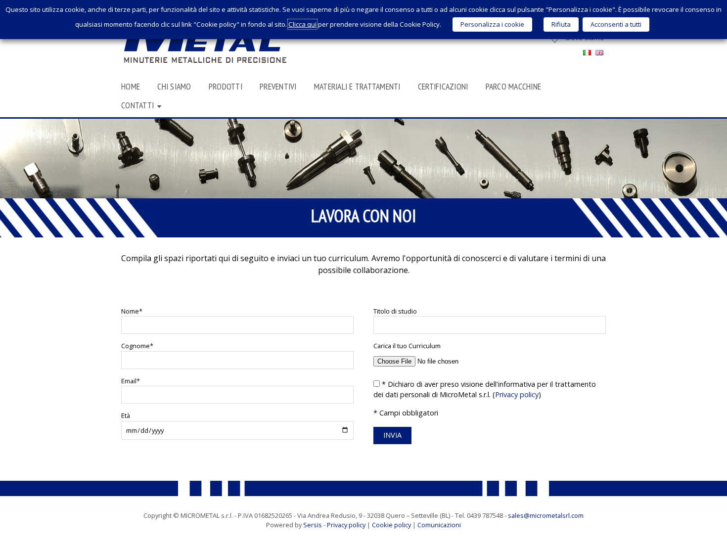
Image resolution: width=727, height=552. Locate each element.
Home (130, 86)
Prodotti (225, 86)
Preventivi (278, 86)
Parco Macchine (514, 86)
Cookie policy (391, 524)
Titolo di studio (395, 311)
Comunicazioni (439, 524)
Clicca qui (302, 24)
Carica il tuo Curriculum (407, 345)
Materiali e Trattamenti (357, 86)
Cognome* (137, 345)
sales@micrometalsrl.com (546, 515)
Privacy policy (517, 394)
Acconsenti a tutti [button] (616, 24)
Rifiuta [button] (561, 24)
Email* (130, 380)
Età (125, 415)
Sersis (312, 524)
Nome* (131, 311)
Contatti (137, 105)
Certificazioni (443, 86)
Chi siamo (174, 86)
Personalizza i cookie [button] (492, 24)
